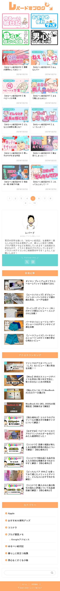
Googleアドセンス (20, 540)
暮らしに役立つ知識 (18, 553)
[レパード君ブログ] (30, 9)
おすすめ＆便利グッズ (19, 520)
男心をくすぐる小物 (18, 560)
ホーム (24, 584)
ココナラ (12, 527)
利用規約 (35, 584)
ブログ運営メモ (16, 534)
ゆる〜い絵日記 (16, 546)
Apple (11, 513)
